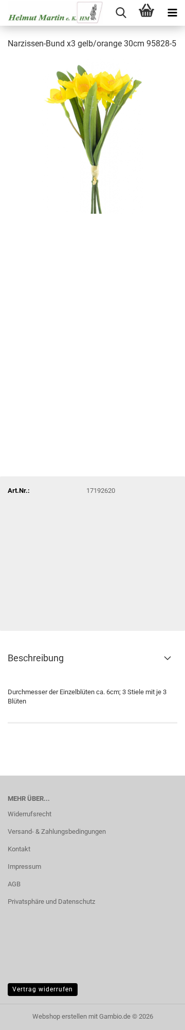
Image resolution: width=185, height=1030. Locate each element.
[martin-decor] (51, 13)
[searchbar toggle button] (121, 13)
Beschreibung (36, 658)
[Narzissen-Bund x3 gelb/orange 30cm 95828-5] (92, 136)
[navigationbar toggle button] (172, 13)
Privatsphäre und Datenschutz (51, 901)
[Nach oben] (156, 1014)
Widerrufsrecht (29, 814)
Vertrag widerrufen (42, 989)
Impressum (24, 866)
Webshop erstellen (59, 1016)
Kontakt (19, 849)
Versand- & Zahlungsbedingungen (57, 831)
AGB (14, 884)
